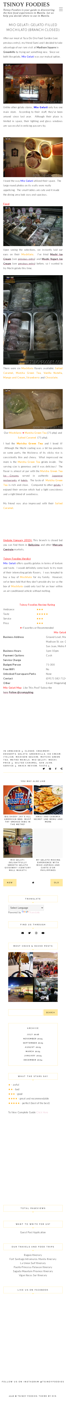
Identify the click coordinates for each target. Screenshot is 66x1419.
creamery (43, 751)
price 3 (8, 763)
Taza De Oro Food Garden (37, 38)
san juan (45, 763)
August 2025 (33, 1047)
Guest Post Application (33, 1232)
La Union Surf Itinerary (33, 1263)
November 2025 (33, 1039)
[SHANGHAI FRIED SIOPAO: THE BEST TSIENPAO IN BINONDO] (45, 1001)
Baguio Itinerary (33, 1254)
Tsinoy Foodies (26, 4)
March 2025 (33, 1051)
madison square (27, 757)
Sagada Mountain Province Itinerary (33, 1271)
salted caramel (26, 763)
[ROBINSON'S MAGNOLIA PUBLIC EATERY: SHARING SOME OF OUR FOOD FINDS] (20, 976)
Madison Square (46, 47)
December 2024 (33, 1060)
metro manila (20, 760)
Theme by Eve (47, 1396)
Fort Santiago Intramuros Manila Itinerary (33, 1259)
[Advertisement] (33, 1155)
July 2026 (33, 1034)
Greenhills (9, 52)
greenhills (37, 754)
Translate (34, 912)
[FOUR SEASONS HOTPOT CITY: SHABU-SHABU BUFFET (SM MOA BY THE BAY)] (20, 1001)
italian (8, 757)
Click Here (42, 1112)
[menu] (61, 9)
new (10, 883)
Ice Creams (11, 475)
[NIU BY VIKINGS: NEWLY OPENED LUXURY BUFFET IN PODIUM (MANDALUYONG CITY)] (45, 976)
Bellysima (34, 544)
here (5, 692)
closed (30, 751)
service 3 (9, 766)
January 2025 (33, 1056)
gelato (17, 56)
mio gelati (39, 760)
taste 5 (44, 766)
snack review (27, 766)
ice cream (54, 754)
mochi (53, 760)
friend (29, 42)
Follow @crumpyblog (21, 692)
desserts (9, 754)
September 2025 (33, 1043)
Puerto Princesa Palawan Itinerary (33, 1267)
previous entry (11, 42)
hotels (24, 480)
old (56, 883)
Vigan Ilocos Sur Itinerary (33, 1275)
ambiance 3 (15, 751)
